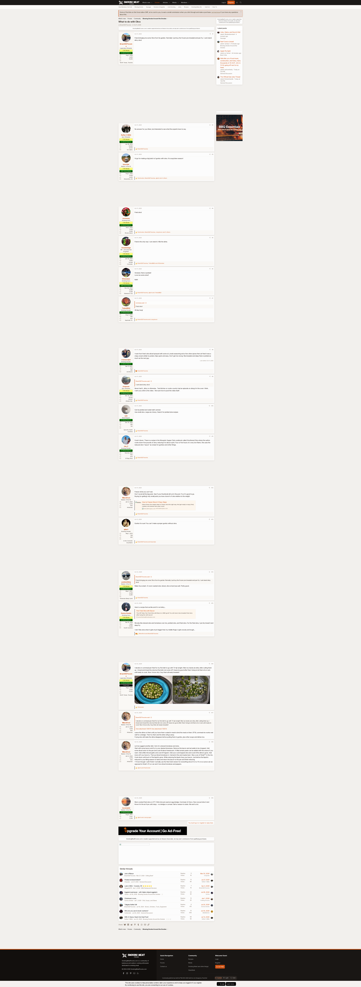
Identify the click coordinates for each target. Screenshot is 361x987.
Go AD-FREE (220, 967)
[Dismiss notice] (241, 12)
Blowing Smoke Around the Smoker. (149, 894)
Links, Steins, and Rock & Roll (230, 32)
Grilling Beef (149, 875)
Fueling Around (205, 900)
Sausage (148, 7)
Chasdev (127, 882)
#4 (212, 208)
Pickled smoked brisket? (132, 880)
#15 (212, 603)
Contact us (163, 966)
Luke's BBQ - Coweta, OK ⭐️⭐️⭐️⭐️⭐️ (138, 886)
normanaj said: (140, 303)
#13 (212, 519)
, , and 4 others (152, 178)
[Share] (210, 34)
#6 (212, 269)
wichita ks (130, 371)
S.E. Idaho (130, 149)
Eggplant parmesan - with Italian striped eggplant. (141, 892)
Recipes (186, 7)
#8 (212, 349)
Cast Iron (207, 7)
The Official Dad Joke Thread (230, 77)
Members (184, 2)
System (219, 978)
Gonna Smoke (128, 900)
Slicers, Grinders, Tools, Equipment (155, 907)
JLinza (126, 894)
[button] (151, 2)
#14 (212, 572)
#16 (212, 663)
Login (217, 959)
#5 (212, 237)
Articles (165, 2)
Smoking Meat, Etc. (196, 7)
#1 (212, 34)
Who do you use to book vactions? (136, 911)
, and (151, 263)
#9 (212, 376)
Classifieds (191, 970)
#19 (212, 798)
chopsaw (206, 875)
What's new (146, 2)
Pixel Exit (204, 978)
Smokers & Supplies (159, 7)
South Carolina (128, 628)
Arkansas (130, 507)
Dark (234, 978)
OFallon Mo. (129, 401)
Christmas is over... (130, 898)
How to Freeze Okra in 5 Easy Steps (154, 502)
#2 (212, 125)
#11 (212, 436)
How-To (214, 7)
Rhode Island (129, 233)
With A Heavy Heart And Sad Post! (136, 917)
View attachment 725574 (159, 729)
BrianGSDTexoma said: (143, 381)
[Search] (241, 2)
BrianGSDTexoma (125, 25)
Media (174, 2)
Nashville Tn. (129, 320)
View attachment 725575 (143, 729)
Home (162, 959)
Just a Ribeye (129, 873)
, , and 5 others (154, 232)
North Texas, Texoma (126, 62)
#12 (212, 487)
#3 (212, 154)
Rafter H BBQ (205, 881)
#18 (212, 742)
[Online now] (126, 277)
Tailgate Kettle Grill (130, 905)
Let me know (215, 12)
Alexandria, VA (128, 179)
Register (217, 963)
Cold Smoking (171, 7)
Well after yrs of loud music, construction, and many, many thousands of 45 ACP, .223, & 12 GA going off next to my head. (230, 62)
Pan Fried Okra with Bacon (145, 611)
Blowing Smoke (139, 7)
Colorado (130, 264)
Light (226, 978)
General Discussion (145, 882)
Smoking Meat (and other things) (198, 966)
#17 (212, 712)
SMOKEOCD (206, 913)
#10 (212, 406)
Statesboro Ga (128, 293)
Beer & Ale (223, 55)
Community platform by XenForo (179, 978)
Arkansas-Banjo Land (126, 598)
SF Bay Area (129, 458)
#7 (212, 298)
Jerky (179, 7)
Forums (157, 2)
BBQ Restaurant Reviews (149, 888)
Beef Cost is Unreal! (227, 42)
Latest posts (222, 28)
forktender (127, 913)
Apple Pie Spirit (225, 51)
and (147, 319)
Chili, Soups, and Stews (149, 900)
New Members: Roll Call (125, 7)
